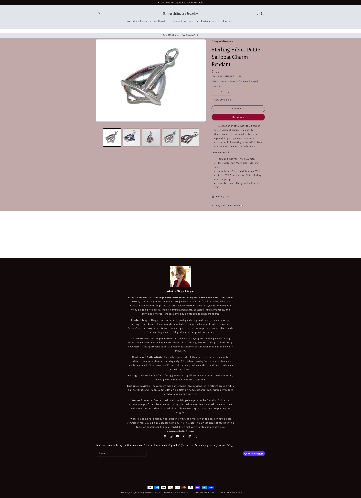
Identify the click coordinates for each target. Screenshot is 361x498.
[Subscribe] (143, 453)
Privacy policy (185, 492)
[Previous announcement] (97, 2)
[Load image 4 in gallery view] (170, 137)
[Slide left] (99, 137)
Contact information (235, 492)
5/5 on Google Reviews (162, 390)
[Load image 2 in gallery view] (131, 137)
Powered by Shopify (153, 493)
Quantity (216, 86)
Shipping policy (216, 492)
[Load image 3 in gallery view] (151, 137)
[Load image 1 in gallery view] (112, 137)
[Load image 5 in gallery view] (190, 137)
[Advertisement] (44, 218)
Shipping (215, 76)
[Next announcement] (264, 2)
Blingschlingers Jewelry (134, 493)
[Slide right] (203, 137)
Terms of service (200, 492)
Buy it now (238, 117)
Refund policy (170, 492)
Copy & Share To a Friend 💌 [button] (229, 205)
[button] (99, 13)
